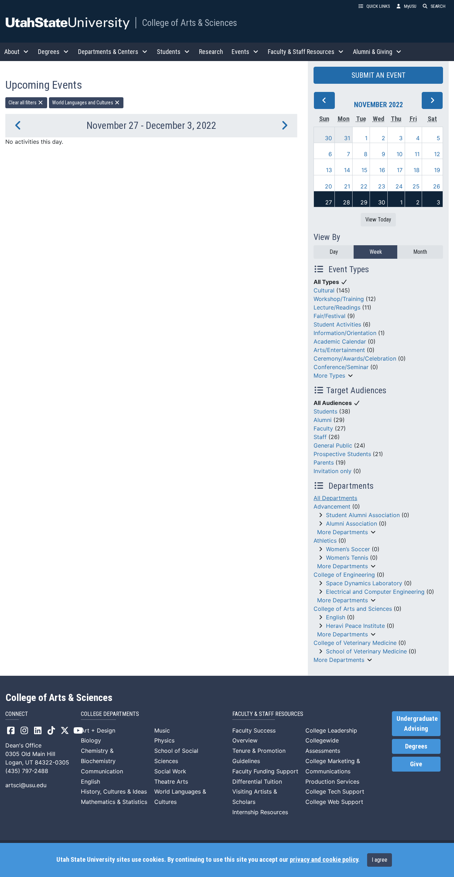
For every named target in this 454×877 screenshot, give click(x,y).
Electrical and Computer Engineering (375, 591)
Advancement (332, 506)
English (335, 617)
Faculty (323, 428)
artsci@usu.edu (25, 785)
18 (417, 170)
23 (381, 186)
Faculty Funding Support (265, 771)
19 (437, 170)
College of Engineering (344, 574)
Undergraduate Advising (417, 724)
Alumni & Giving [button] (372, 51)
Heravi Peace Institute (355, 625)
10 (400, 154)
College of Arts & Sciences (189, 22)
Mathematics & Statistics (114, 801)
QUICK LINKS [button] (378, 6)
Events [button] (240, 51)
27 (328, 202)
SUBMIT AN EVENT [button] (378, 75)
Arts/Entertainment (339, 349)
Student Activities (337, 324)
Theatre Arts (171, 781)
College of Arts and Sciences (353, 608)
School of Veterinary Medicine (366, 651)
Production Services (332, 781)
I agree (379, 859)
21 (347, 186)
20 (328, 186)
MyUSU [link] (410, 6)
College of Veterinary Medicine (355, 642)
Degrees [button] (49, 51)
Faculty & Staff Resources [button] (301, 51)
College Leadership (331, 730)
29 (363, 202)
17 (400, 170)
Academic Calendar (340, 341)
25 (416, 186)
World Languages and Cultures (83, 102)
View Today (378, 219)
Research (211, 51)
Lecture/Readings (337, 307)
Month (420, 251)
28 (346, 202)
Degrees (416, 746)
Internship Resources (260, 812)
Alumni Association (351, 523)
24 (399, 186)
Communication (102, 771)
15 (364, 170)
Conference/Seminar (341, 367)
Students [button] (169, 51)
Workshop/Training (339, 298)
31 (347, 138)
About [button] (12, 51)
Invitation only (332, 471)
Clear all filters (23, 102)
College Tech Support (334, 791)
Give (416, 764)
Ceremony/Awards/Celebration (355, 358)
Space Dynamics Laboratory (364, 583)
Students (325, 411)
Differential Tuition (257, 781)
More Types (329, 375)
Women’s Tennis (347, 557)
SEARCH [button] (438, 6)
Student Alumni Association (363, 515)
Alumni (323, 419)
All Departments (335, 497)
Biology (91, 740)
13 (329, 170)
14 (347, 170)
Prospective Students (342, 453)
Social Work (170, 771)
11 (417, 154)
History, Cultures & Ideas (114, 791)
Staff (320, 436)
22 (363, 186)
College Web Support (334, 801)
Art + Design (98, 730)
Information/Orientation (345, 332)
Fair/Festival (329, 315)
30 (328, 138)
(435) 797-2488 (26, 770)
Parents (324, 462)
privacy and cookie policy (324, 860)
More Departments (342, 532)
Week (376, 251)
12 (437, 154)
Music (162, 730)
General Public (333, 445)
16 (382, 170)
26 (436, 186)
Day (334, 251)
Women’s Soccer (348, 549)
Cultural (324, 290)
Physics (164, 740)
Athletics (325, 540)
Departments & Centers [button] (108, 51)
